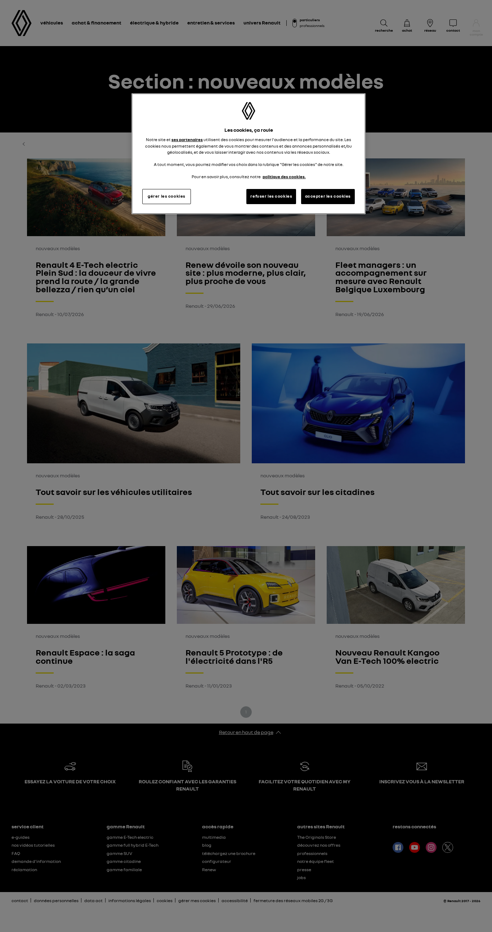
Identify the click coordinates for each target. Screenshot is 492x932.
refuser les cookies (271, 196)
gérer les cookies (166, 196)
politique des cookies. (284, 176)
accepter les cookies (328, 196)
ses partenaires (187, 139)
